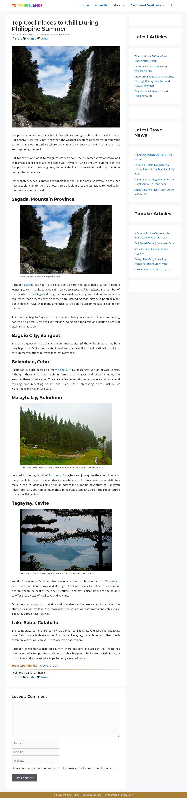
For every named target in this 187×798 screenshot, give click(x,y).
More (117, 5)
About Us (101, 5)
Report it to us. (48, 665)
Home (84, 5)
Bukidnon (55, 475)
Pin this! (31, 38)
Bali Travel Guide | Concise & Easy (154, 243)
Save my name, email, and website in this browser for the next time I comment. (65, 768)
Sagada (28, 284)
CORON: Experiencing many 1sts (153, 269)
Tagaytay (111, 581)
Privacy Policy (127, 794)
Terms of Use (110, 794)
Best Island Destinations (147, 5)
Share (18, 38)
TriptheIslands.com (91, 794)
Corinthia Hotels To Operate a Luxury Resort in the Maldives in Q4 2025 (154, 169)
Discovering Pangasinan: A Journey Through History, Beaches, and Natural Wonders (154, 81)
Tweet (44, 38)
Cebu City (64, 370)
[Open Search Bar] (171, 5)
